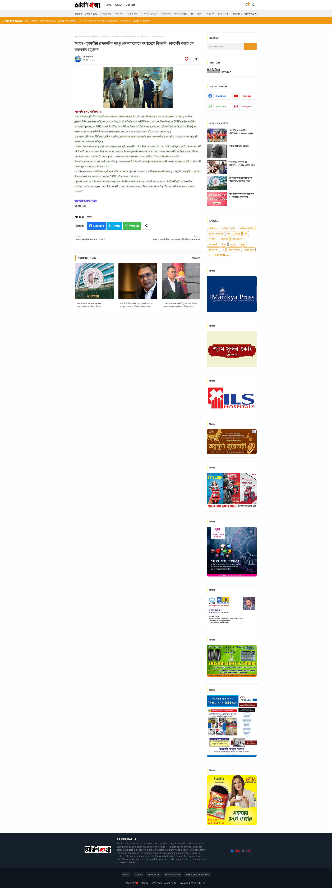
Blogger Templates (151, 882)
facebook (221, 96)
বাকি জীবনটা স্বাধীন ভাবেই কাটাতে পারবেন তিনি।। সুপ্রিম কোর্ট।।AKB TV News (82, 20)
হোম (76, 36)
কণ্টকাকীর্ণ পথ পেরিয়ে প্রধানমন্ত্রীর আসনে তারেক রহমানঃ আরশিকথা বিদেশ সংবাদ (136, 305)
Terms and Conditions (197, 874)
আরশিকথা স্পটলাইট (228, 228)
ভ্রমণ (243, 244)
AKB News (91, 13)
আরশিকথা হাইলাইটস (148, 13)
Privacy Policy (172, 874)
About (118, 4)
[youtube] (237, 851)
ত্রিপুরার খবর (105, 13)
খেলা (228, 233)
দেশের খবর (119, 13)
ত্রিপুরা (237, 233)
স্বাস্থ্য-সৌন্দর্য (249, 249)
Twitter (116, 225)
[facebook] (232, 851)
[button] (253, 4)
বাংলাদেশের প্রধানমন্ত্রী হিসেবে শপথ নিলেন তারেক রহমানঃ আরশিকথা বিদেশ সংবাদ (180, 305)
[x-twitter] (243, 851)
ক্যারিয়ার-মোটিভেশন (241, 13)
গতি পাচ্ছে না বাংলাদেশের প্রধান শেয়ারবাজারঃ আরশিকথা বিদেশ (89, 305)
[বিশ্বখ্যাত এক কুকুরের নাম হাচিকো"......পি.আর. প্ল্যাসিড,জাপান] (217, 167)
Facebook (98, 225)
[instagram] (248, 851)
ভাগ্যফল (233, 244)
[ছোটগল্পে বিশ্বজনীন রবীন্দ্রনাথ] (217, 151)
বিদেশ (82, 36)
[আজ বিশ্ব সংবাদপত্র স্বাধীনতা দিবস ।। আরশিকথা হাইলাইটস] (217, 199)
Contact (130, 4)
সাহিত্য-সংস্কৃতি (180, 13)
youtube (247, 96)
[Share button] (146, 226)
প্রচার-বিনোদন (196, 13)
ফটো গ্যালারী (213, 244)
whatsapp (221, 106)
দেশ (245, 233)
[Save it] (187, 59)
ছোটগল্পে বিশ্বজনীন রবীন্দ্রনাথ (239, 146)
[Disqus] (138, 361)
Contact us (153, 874)
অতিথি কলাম (165, 13)
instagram (247, 106)
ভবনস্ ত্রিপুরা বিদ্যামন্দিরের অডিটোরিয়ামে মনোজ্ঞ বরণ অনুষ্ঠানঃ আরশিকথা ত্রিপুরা (241, 132)
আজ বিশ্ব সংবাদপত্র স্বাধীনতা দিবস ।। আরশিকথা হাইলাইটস (241, 195)
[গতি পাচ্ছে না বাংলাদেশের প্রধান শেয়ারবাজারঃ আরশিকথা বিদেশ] (217, 183)
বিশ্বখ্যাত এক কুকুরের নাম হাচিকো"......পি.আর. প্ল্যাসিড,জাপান (242, 163)
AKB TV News (222, 255)
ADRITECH (200, 882)
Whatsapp (133, 225)
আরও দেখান (196, 258)
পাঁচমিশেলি (224, 239)
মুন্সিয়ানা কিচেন (223, 13)
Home (108, 4)
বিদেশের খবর (132, 13)
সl (209, 255)
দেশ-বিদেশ (212, 239)
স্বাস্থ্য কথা (210, 13)
